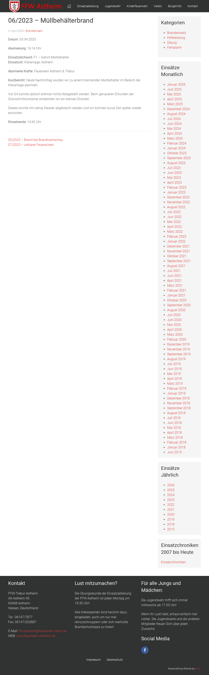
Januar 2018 (176, 447)
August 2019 (176, 359)
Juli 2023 (174, 168)
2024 (171, 495)
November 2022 (178, 202)
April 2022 (174, 227)
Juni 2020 (174, 320)
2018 (171, 524)
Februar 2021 (176, 290)
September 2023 (179, 158)
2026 (171, 485)
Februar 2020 (176, 339)
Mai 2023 (174, 178)
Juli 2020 (174, 315)
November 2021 (178, 251)
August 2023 (176, 163)
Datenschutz (115, 659)
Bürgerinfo (174, 6)
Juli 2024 (174, 119)
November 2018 (178, 403)
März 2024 (175, 138)
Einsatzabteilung (88, 6)
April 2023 (174, 182)
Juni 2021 (174, 276)
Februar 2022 (176, 236)
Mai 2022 (174, 222)
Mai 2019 (174, 374)
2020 (171, 514)
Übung (172, 43)
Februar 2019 (176, 388)
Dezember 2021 (178, 246)
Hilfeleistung (176, 38)
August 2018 (176, 413)
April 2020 (174, 330)
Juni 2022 (174, 217)
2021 (171, 510)
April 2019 (174, 379)
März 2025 (175, 104)
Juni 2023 (174, 173)
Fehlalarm (174, 47)
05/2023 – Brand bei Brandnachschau (35, 140)
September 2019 (179, 354)
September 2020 (179, 305)
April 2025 (174, 99)
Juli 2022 (174, 212)
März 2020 (175, 334)
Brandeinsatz (34, 30)
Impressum (93, 659)
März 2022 (175, 232)
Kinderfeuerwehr (137, 6)
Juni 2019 (174, 369)
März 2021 (175, 285)
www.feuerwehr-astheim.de (35, 636)
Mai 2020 (174, 325)
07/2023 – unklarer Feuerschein (31, 145)
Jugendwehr (113, 6)
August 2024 (176, 114)
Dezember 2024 (178, 109)
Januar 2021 (176, 295)
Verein (158, 6)
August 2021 (176, 266)
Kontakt (193, 6)
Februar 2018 (176, 442)
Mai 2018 (174, 428)
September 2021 (179, 261)
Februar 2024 (176, 143)
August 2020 (176, 310)
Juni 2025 (174, 89)
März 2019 (175, 384)
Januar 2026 (176, 84)
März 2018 (175, 437)
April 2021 (174, 281)
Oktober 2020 (177, 300)
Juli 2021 (174, 271)
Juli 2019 (174, 364)
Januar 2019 (176, 393)
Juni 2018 (174, 423)
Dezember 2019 (178, 344)
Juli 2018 (174, 418)
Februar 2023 (176, 187)
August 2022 (176, 207)
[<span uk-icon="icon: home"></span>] (69, 6)
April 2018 (174, 433)
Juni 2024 (174, 124)
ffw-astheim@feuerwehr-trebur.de (43, 631)
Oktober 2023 (177, 153)
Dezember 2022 (178, 197)
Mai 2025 (174, 94)
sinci (198, 668)
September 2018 (179, 408)
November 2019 (178, 349)
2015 (171, 529)
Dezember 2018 (178, 398)
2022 (171, 505)
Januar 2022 (176, 241)
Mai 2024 (174, 129)
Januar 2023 (176, 192)
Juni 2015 (174, 452)
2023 (171, 500)
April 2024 (174, 133)
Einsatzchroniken (173, 562)
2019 (171, 519)
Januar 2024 (176, 148)
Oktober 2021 (177, 256)
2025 (171, 490)
